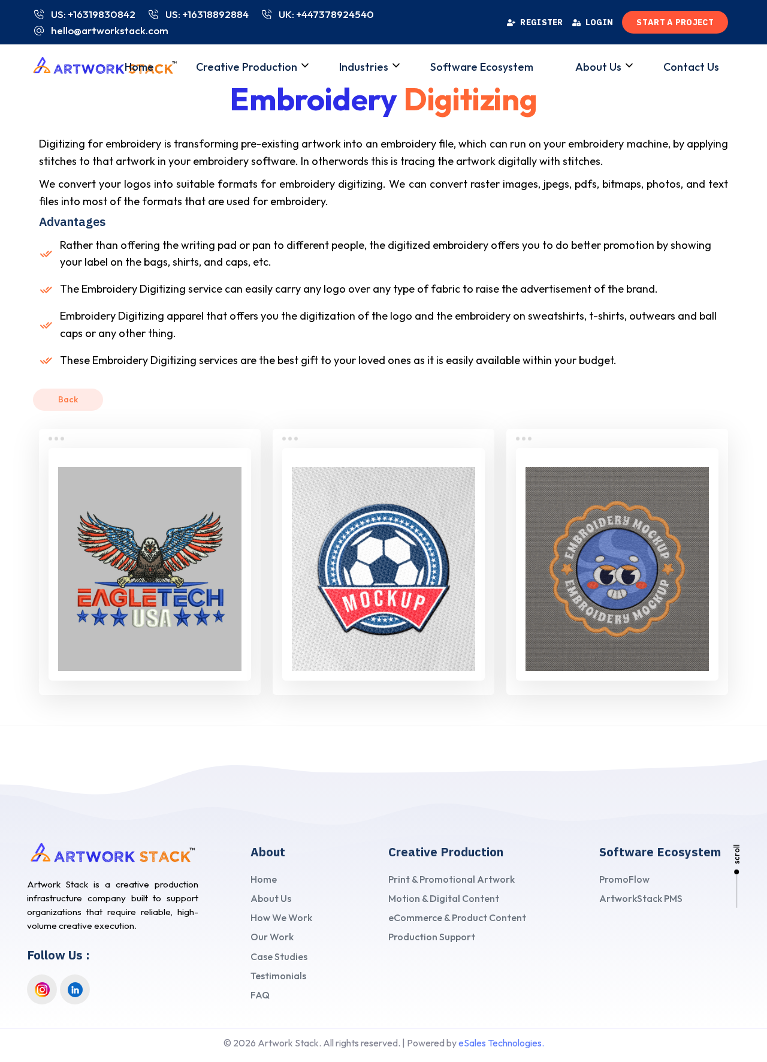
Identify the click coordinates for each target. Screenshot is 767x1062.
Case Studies (278, 956)
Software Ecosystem (481, 67)
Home (139, 67)
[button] (310, 69)
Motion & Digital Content (443, 898)
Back (68, 399)
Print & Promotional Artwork (451, 879)
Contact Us (691, 67)
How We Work (281, 917)
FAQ (260, 995)
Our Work (272, 937)
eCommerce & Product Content (457, 917)
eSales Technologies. (501, 1043)
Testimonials (278, 976)
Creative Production (246, 67)
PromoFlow (624, 879)
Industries (363, 67)
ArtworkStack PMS (641, 898)
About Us (598, 67)
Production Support (431, 937)
